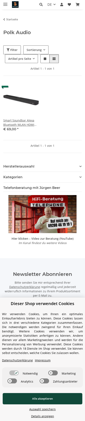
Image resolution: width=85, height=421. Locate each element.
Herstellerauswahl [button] (18, 166)
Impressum (43, 360)
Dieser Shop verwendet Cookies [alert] (42, 303)
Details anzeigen (42, 416)
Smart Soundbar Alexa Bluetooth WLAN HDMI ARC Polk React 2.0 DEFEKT (18, 122)
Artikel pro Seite (19, 59)
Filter (13, 50)
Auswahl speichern (42, 409)
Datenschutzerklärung (24, 287)
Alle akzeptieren (42, 398)
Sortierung (34, 50)
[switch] (14, 372)
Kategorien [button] (12, 177)
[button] (42, 4)
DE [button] (49, 4)
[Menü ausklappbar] (5, 2)
